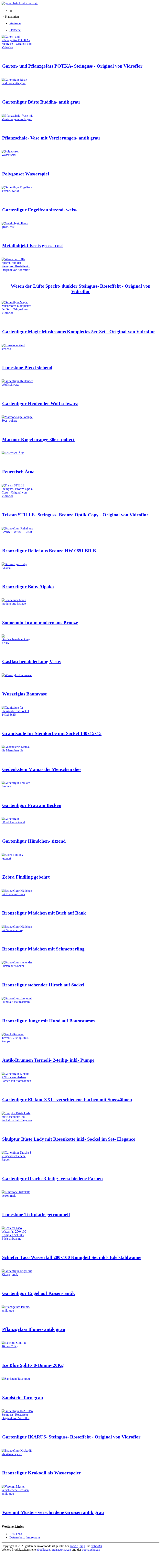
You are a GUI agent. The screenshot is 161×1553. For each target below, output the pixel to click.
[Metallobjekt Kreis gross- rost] (17, 226)
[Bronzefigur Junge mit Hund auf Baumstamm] (17, 1002)
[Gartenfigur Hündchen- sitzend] (17, 822)
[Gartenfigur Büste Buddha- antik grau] (17, 83)
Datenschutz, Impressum (24, 1537)
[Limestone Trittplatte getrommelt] (17, 1195)
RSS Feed (15, 1534)
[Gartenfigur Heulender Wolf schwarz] (17, 384)
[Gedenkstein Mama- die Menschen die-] (17, 750)
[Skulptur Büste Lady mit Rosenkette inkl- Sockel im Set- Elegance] (17, 1120)
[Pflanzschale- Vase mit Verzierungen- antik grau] (17, 119)
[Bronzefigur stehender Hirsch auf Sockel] (17, 966)
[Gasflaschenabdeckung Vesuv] (17, 642)
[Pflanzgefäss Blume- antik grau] (17, 1310)
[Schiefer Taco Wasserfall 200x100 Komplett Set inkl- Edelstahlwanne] (17, 1238)
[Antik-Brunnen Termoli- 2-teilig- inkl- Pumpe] (17, 1041)
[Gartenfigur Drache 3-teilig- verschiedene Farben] (17, 1159)
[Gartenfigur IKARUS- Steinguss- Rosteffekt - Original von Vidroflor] (17, 1418)
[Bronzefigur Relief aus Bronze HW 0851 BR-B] (17, 532)
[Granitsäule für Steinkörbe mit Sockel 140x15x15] (17, 714)
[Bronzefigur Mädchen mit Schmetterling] (17, 930)
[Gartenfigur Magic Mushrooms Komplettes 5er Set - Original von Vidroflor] (17, 313)
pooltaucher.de (91, 1549)
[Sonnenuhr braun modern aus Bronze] (17, 603)
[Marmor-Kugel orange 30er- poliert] (17, 420)
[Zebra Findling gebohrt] (17, 858)
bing (82, 1546)
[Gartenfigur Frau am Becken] (17, 786)
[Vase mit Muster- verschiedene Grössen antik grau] (17, 1493)
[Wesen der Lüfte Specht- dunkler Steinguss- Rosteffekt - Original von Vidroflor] (17, 270)
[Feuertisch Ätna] (13, 453)
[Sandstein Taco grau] (16, 1378)
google (74, 1546)
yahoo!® (96, 1546)
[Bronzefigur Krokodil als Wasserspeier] (17, 1454)
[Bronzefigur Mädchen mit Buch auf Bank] (17, 894)
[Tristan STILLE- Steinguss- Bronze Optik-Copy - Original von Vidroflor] (17, 496)
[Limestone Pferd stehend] (17, 348)
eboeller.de (43, 1549)
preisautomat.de (61, 1549)
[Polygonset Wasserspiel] (17, 155)
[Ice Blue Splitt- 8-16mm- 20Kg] (17, 1346)
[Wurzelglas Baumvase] (17, 675)
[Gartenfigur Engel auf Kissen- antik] (17, 1274)
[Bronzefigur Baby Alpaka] (17, 567)
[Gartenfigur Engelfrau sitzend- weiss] (17, 191)
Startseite (15, 23)
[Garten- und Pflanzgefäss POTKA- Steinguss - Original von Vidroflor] (17, 47)
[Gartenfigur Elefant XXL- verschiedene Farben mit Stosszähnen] (17, 1080)
